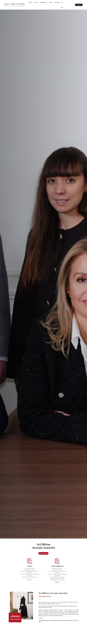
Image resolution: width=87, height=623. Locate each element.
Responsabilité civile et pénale (57, 579)
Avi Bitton (41, 618)
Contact (79, 4)
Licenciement (30, 572)
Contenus (50, 2)
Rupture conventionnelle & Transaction (29, 571)
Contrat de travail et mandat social (57, 578)
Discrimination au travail (30, 569)
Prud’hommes (30, 575)
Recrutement (57, 2)
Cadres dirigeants (42, 2)
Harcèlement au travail (30, 568)
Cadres (35, 2)
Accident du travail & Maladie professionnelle (30, 574)
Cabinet (30, 2)
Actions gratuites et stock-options (30, 577)
